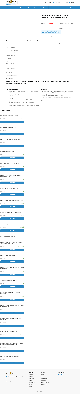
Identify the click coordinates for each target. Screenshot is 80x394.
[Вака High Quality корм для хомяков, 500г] (12, 355)
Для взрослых (14, 72)
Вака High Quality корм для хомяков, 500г (9, 356)
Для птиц (30, 7)
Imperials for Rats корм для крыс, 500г (9, 188)
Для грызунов (23, 7)
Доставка (32, 40)
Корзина (72, 2)
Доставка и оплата (53, 7)
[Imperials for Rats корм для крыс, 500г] (12, 187)
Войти (67, 2)
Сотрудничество (44, 384)
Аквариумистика (37, 7)
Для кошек (9, 7)
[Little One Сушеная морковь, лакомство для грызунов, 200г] (12, 291)
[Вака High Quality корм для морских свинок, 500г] (12, 199)
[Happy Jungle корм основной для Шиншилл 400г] (12, 162)
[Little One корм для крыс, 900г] (12, 223)
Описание (8, 40)
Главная (7, 11)
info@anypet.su (58, 2)
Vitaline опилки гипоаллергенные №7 (8, 280)
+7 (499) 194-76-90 (47, 2)
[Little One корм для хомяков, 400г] (12, 126)
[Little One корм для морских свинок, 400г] (12, 114)
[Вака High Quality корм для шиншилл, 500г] (12, 138)
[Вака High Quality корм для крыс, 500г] (12, 254)
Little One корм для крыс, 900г (7, 224)
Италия (13, 61)
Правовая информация (45, 382)
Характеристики (16, 40)
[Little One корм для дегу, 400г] (12, 150)
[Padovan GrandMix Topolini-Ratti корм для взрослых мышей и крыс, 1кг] (12, 304)
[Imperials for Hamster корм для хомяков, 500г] (12, 211)
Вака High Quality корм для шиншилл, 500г (10, 139)
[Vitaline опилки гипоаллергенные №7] (12, 279)
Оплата (38, 40)
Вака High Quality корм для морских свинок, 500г (11, 200)
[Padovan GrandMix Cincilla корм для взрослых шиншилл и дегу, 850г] (12, 174)
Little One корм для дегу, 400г (7, 151)
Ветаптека (45, 7)
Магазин (10, 11)
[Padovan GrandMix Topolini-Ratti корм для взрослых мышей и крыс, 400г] (12, 266)
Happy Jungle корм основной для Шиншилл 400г (11, 163)
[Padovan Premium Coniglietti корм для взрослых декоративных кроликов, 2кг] (12, 241)
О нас (71, 7)
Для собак (16, 7)
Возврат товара (43, 380)
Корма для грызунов (20, 11)
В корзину (12, 122)
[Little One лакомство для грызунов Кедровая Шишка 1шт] (12, 317)
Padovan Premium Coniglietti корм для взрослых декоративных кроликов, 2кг (11, 243)
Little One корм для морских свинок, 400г (9, 115)
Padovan (67, 20)
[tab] (9, 41)
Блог (60, 7)
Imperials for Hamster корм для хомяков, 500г (10, 212)
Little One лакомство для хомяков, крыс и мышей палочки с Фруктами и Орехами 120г (11, 344)
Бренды (30, 386)
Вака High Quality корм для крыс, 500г (9, 255)
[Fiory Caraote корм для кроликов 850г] (12, 330)
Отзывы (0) (25, 40)
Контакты (66, 7)
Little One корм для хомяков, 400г (8, 127)
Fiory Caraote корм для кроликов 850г (8, 331)
